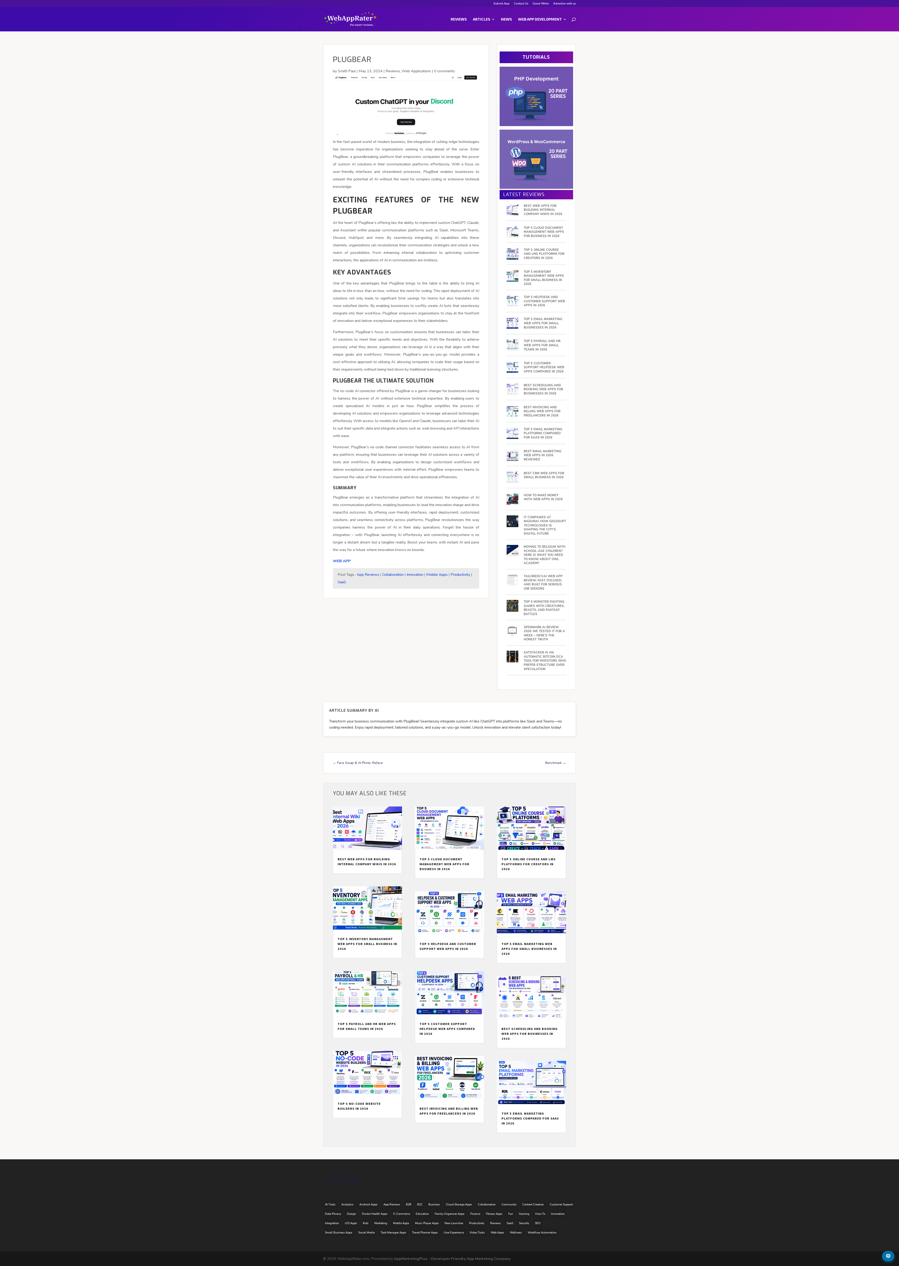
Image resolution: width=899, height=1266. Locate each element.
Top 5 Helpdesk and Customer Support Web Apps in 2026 (544, 301)
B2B (408, 1204)
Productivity (460, 574)
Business (434, 1204)
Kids (365, 1223)
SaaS (342, 582)
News (506, 19)
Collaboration (393, 574)
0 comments (444, 71)
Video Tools (477, 1232)
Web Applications (416, 71)
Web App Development (540, 19)
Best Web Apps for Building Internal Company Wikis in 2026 (543, 210)
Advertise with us (564, 3)
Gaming (524, 1214)
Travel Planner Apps (425, 1232)
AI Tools (330, 1204)
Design (351, 1214)
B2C (420, 1204)
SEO (538, 1223)
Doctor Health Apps (374, 1214)
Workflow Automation (542, 1232)
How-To (540, 1214)
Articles (481, 19)
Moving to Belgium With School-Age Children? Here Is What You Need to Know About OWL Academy (544, 555)
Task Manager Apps (393, 1232)
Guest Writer (541, 3)
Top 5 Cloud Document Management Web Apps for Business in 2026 (544, 232)
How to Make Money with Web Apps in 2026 (543, 497)
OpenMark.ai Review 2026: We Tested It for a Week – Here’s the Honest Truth (544, 633)
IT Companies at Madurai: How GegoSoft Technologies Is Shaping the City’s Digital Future (545, 525)
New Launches (454, 1223)
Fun (510, 1214)
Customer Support (561, 1204)
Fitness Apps (494, 1214)
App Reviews (368, 574)
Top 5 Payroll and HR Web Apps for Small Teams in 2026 (542, 345)
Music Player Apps (427, 1223)
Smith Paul (347, 71)
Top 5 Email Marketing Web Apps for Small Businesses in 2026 (543, 323)
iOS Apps (351, 1223)
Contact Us (521, 3)
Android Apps (368, 1204)
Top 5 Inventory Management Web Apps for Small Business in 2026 (544, 278)
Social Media (366, 1232)
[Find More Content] (888, 1256)
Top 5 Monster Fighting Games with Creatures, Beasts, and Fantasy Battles (544, 608)
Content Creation (533, 1204)
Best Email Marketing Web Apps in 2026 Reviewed (542, 455)
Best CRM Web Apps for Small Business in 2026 (544, 475)
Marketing (380, 1223)
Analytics (347, 1204)
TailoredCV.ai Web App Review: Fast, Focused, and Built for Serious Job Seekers (543, 582)
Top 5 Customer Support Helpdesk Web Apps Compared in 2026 (544, 367)
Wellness (516, 1232)
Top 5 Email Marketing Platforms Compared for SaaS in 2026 (543, 433)
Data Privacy (333, 1214)
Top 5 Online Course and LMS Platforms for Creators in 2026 (544, 254)
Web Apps (497, 1232)
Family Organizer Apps (449, 1214)
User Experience (454, 1232)
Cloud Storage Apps (459, 1204)
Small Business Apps (338, 1232)
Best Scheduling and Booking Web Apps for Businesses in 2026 (543, 389)
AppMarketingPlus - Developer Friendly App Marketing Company (452, 1258)
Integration (332, 1223)
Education (422, 1214)
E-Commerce (401, 1214)
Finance (475, 1214)
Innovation (415, 574)
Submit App (502, 3)
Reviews (459, 19)
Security (524, 1223)
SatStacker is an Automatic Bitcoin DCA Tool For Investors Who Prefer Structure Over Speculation (545, 661)
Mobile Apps (437, 574)
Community (508, 1204)
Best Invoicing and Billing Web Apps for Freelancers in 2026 (542, 411)
